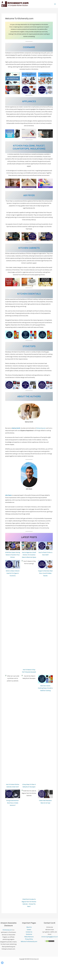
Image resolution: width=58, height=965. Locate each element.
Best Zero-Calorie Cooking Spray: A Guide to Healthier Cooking (45, 688)
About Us (29, 927)
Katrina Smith (16, 428)
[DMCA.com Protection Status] (50, 941)
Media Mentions (29, 937)
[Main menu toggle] (55, 4)
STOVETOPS (29, 346)
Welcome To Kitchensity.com (29, 941)
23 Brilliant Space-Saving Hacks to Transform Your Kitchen (12, 555)
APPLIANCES (29, 101)
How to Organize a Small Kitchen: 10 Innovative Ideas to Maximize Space (29, 555)
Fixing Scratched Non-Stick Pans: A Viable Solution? (12, 803)
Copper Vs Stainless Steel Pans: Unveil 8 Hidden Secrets (45, 573)
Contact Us (29, 932)
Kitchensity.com (41, 428)
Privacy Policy (29, 939)
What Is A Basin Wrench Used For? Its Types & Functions (12, 573)
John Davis (8, 495)
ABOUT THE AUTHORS (29, 396)
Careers (29, 929)
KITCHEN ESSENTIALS (29, 293)
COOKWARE (29, 47)
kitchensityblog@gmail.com (49, 937)
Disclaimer (29, 934)
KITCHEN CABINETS (29, 248)
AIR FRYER (29, 195)
